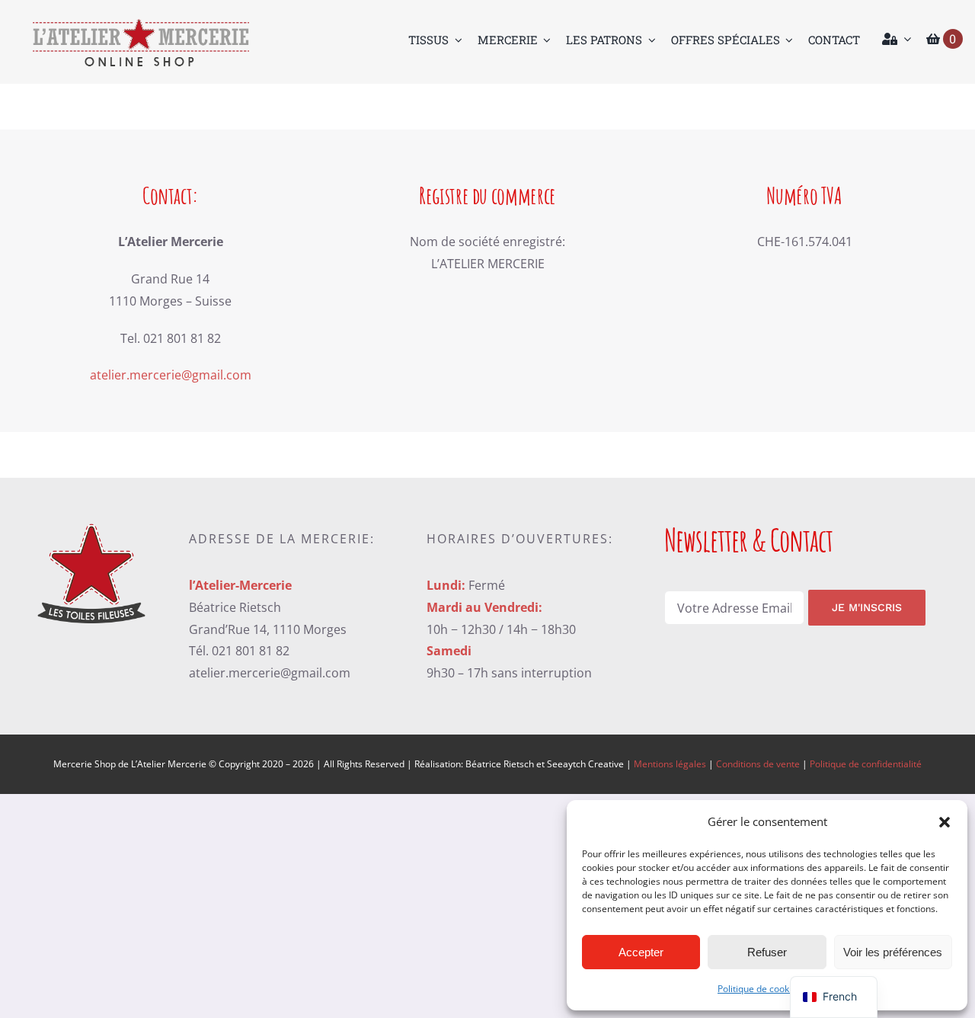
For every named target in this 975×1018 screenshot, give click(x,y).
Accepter (641, 952)
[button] (944, 822)
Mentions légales (670, 763)
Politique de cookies (759, 988)
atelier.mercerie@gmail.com (170, 375)
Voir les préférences (892, 952)
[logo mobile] (140, 22)
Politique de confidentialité (866, 763)
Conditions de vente (758, 763)
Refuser (767, 952)
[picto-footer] (91, 522)
